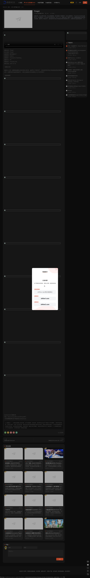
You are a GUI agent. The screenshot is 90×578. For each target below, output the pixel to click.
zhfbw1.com (45, 298)
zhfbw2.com (45, 304)
